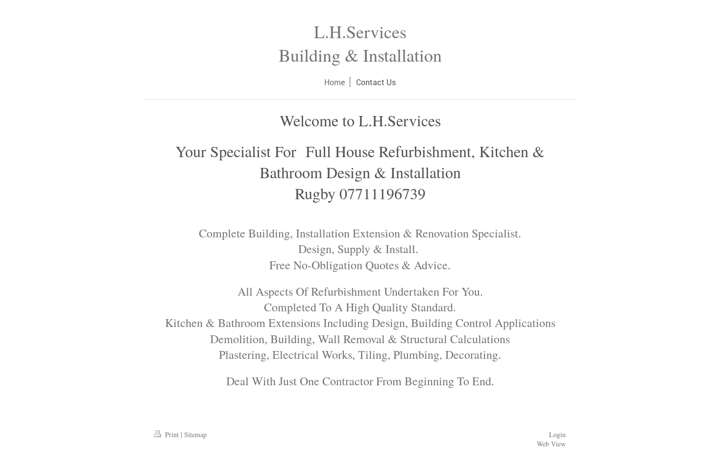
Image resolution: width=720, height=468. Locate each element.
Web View (551, 443)
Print (172, 434)
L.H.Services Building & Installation (360, 43)
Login (557, 434)
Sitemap (195, 434)
